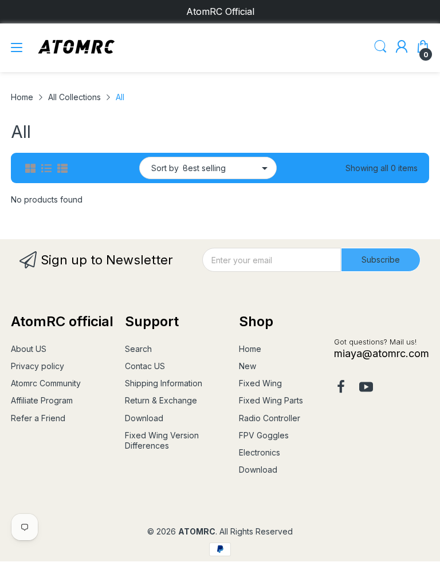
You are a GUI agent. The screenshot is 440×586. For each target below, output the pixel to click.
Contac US (145, 366)
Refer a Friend (38, 418)
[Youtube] (366, 388)
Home (250, 349)
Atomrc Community (46, 383)
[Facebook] (341, 388)
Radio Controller (269, 418)
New (247, 366)
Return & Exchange (161, 400)
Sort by (165, 168)
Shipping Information (163, 383)
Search (138, 349)
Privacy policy (37, 366)
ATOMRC (196, 531)
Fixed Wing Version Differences (162, 440)
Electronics (259, 452)
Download (144, 418)
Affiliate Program (42, 400)
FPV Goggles (264, 435)
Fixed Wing (260, 383)
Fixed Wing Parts (271, 400)
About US (28, 349)
